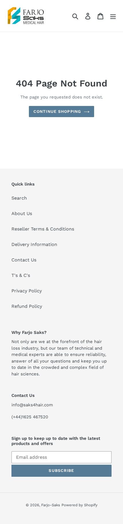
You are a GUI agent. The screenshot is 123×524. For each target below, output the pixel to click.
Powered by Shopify (79, 505)
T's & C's (20, 275)
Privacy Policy (26, 290)
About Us (21, 213)
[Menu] (113, 15)
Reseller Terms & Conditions (42, 229)
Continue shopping (57, 111)
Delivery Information (34, 244)
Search (19, 198)
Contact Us (23, 260)
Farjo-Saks (50, 505)
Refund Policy (26, 306)
